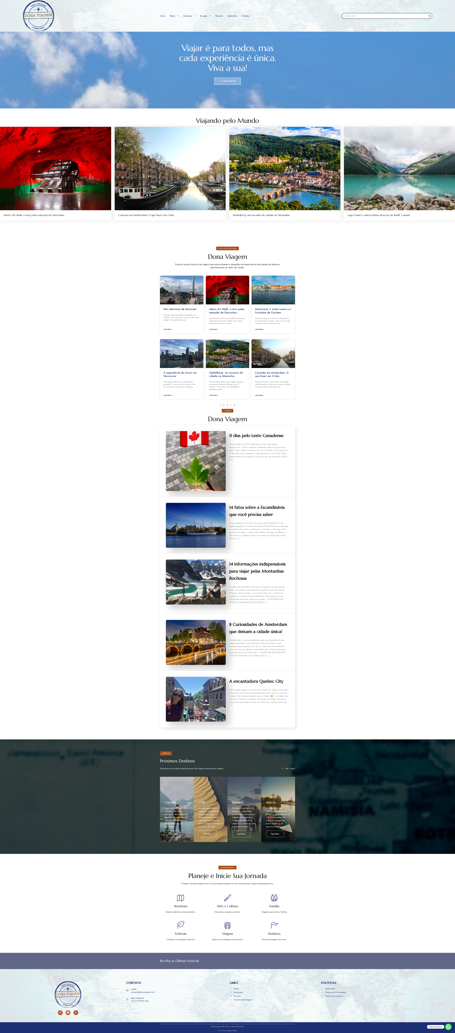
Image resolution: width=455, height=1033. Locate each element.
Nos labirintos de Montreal (180, 309)
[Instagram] (60, 1012)
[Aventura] (180, 897)
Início (162, 16)
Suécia (270, 802)
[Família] (274, 897)
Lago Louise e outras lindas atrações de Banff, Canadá (379, 215)
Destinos (274, 934)
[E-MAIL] (127, 990)
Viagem (227, 934)
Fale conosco (137, 998)
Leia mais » (168, 329)
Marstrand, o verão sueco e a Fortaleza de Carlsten (273, 310)
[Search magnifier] (429, 16)
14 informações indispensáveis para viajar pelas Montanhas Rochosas (257, 571)
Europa (203, 16)
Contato (245, 16)
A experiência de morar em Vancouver (180, 374)
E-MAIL (133, 989)
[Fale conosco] (127, 999)
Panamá (237, 802)
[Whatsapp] (75, 1012)
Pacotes (219, 16)
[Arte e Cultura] (227, 897)
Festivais (181, 934)
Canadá (170, 802)
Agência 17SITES (232, 1030)
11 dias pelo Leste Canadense (256, 435)
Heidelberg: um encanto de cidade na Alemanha (261, 215)
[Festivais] (180, 925)
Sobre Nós (232, 16)
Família (274, 906)
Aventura (180, 906)
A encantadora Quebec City (256, 681)
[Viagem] (227, 925)
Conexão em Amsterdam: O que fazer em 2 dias (146, 215)
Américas (187, 16)
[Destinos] (274, 925)
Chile (202, 802)
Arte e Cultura (227, 906)
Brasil (172, 16)
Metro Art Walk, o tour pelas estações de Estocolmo (34, 215)
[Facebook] (68, 1012)
